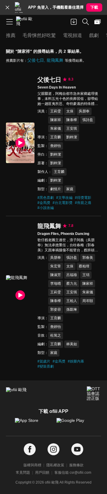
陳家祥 (55, 120)
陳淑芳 (55, 275)
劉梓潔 (71, 137)
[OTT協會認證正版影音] (94, 393)
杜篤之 (55, 335)
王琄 (85, 275)
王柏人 (71, 301)
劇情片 (55, 189)
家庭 (69, 189)
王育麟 (55, 137)
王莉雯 (55, 111)
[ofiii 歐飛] (26, 21)
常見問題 (23, 472)
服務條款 (76, 465)
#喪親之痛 (83, 203)
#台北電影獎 (63, 203)
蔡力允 (71, 283)
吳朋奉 (84, 111)
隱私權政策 (55, 465)
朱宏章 (55, 266)
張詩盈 (87, 120)
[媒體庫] (97, 21)
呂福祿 (71, 275)
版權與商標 (32, 465)
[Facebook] (30, 449)
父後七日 (35, 60)
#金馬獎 (43, 203)
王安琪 (71, 128)
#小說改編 (45, 208)
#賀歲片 (43, 361)
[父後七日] (20, 143)
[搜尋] (85, 21)
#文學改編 (64, 198)
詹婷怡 (55, 146)
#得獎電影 (83, 198)
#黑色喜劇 (45, 198)
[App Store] (33, 423)
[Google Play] (74, 423)
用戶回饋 (42, 472)
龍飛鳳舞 (55, 60)
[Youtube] (77, 449)
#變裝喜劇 (45, 366)
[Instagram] (53, 449)
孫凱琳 (71, 309)
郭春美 (87, 257)
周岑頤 (87, 301)
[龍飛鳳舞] (20, 295)
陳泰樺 (71, 120)
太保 (69, 111)
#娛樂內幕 (76, 361)
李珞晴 (55, 283)
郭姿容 (55, 309)
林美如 (71, 344)
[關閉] (7, 7)
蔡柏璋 (84, 266)
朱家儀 (55, 128)
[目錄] (9, 21)
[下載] (73, 21)
